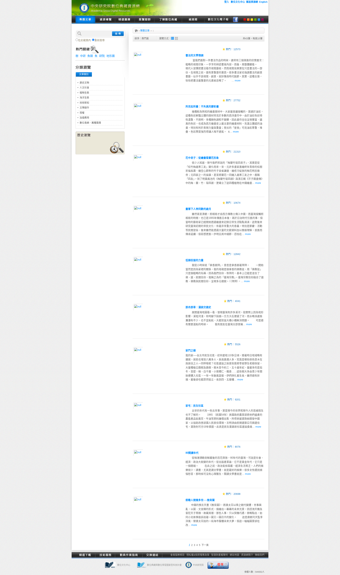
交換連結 (152, 555)
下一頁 (205, 545)
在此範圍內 (84, 40)
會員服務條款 (177, 555)
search (118, 33)
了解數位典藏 (168, 20)
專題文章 (85, 20)
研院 (102, 55)
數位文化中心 (123, 565)
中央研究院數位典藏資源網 (127, 8)
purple (262, 19)
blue (259, 19)
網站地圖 (234, 555)
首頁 (136, 31)
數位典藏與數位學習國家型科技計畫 (164, 565)
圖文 (172, 38)
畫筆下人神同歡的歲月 (198, 208)
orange (248, 19)
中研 (83, 55)
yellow (251, 19)
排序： (142, 38)
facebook (235, 19)
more (237, 80)
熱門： (229, 49)
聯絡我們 (259, 555)
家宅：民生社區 (194, 405)
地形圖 (110, 55)
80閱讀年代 (192, 452)
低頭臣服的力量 (194, 260)
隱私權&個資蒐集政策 (198, 555)
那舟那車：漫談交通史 (198, 307)
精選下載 (85, 555)
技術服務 (105, 555)
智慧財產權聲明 (219, 555)
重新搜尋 (99, 40)
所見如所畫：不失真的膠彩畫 (202, 106)
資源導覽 (105, 20)
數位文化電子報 (218, 20)
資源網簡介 (247, 555)
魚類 (90, 55)
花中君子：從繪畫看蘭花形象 (202, 157)
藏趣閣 (193, 20)
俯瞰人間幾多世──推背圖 (200, 500)
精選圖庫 (125, 20)
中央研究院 (198, 565)
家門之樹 (191, 350)
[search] (100, 33)
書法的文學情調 (194, 55)
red (244, 19)
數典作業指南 (128, 555)
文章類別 (84, 74)
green (255, 19)
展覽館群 (144, 20)
